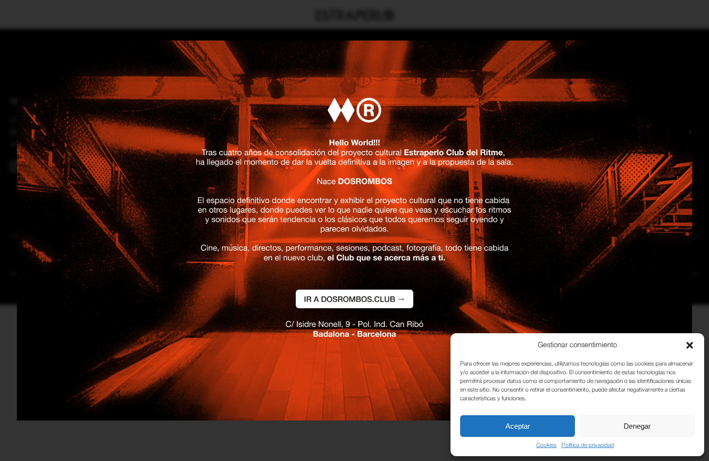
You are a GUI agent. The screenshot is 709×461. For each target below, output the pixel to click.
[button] (690, 345)
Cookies (546, 445)
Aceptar (517, 426)
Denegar (637, 426)
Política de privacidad (587, 445)
